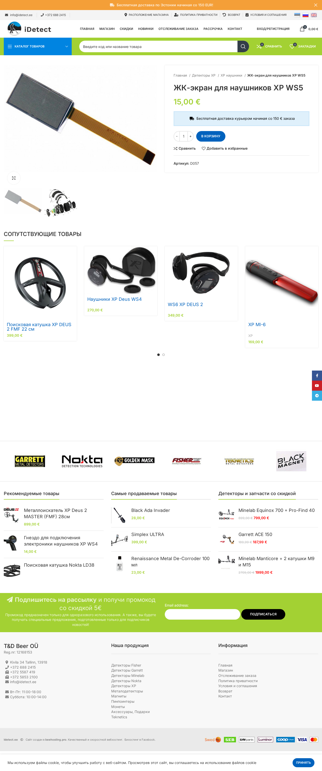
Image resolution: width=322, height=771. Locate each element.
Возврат (225, 691)
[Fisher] (186, 461)
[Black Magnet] (291, 461)
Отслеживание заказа (237, 675)
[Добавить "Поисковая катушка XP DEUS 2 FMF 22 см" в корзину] (73, 254)
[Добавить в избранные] (73, 277)
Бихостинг (132, 739)
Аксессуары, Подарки (130, 711)
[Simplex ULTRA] (119, 539)
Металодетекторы (127, 691)
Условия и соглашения (237, 686)
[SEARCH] (243, 46)
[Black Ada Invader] (119, 515)
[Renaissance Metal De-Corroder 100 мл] (119, 565)
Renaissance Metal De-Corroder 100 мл (170, 561)
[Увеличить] (14, 178)
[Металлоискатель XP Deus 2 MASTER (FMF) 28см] (12, 517)
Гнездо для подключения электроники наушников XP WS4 (61, 541)
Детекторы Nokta (126, 681)
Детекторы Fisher (126, 665)
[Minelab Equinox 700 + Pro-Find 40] (226, 515)
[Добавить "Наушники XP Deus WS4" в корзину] (153, 254)
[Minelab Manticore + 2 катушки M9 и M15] (226, 565)
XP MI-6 (257, 324)
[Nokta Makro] (82, 461)
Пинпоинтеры (122, 701)
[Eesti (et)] (297, 15)
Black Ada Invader (150, 510)
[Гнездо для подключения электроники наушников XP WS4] (12, 544)
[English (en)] (314, 15)
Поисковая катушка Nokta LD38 (59, 565)
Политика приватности (238, 681)
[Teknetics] (239, 461)
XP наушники (232, 75)
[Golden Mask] (134, 460)
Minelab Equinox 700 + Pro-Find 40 (276, 510)
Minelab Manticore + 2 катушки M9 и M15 (276, 561)
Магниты (118, 696)
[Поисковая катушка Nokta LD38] (12, 570)
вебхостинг (114, 739)
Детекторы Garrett (127, 670)
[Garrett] (30, 461)
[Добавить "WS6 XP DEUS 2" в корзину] (234, 254)
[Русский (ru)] (305, 15)
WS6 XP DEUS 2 (185, 304)
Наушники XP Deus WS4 (114, 299)
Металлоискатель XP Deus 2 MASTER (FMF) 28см (55, 513)
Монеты (118, 706)
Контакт (225, 696)
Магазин (225, 670)
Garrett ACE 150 (255, 534)
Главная (181, 75)
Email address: (177, 605)
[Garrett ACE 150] (226, 539)
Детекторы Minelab (127, 675)
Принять (303, 762)
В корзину (210, 136)
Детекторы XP (204, 75)
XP (250, 336)
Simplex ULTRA (147, 534)
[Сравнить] (73, 265)
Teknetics (119, 717)
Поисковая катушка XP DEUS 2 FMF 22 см (39, 327)
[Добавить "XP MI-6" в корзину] (314, 254)
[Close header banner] (315, 5)
